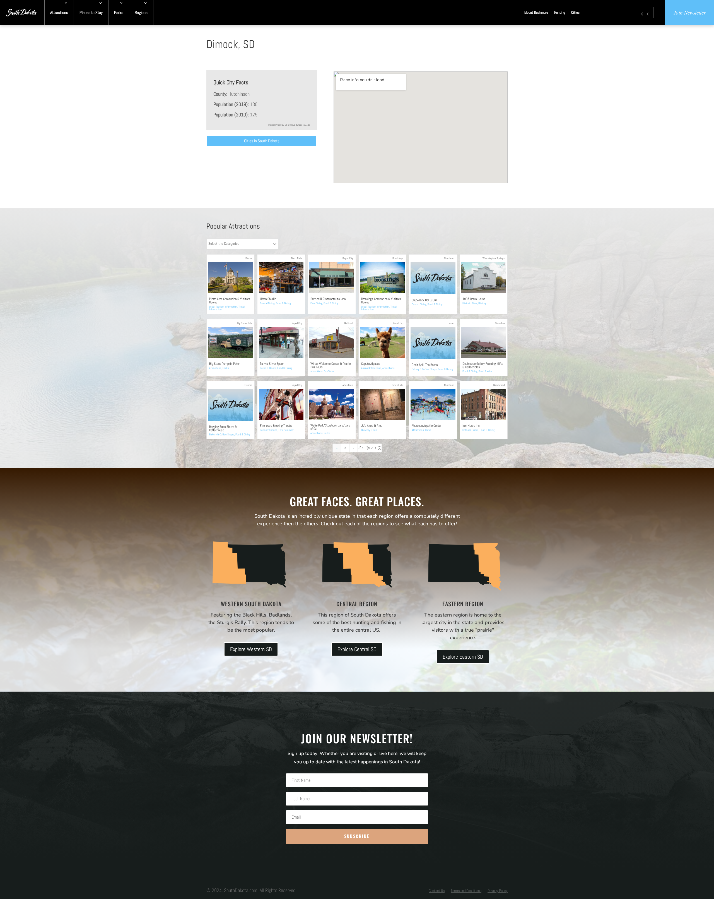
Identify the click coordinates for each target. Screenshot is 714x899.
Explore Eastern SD (463, 656)
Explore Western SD (251, 649)
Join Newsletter (690, 12)
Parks (118, 12)
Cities (575, 12)
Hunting (559, 12)
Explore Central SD (357, 649)
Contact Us (437, 891)
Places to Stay (91, 12)
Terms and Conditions (466, 891)
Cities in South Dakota (261, 140)
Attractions (59, 12)
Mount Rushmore (536, 12)
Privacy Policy (498, 891)
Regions (141, 12)
